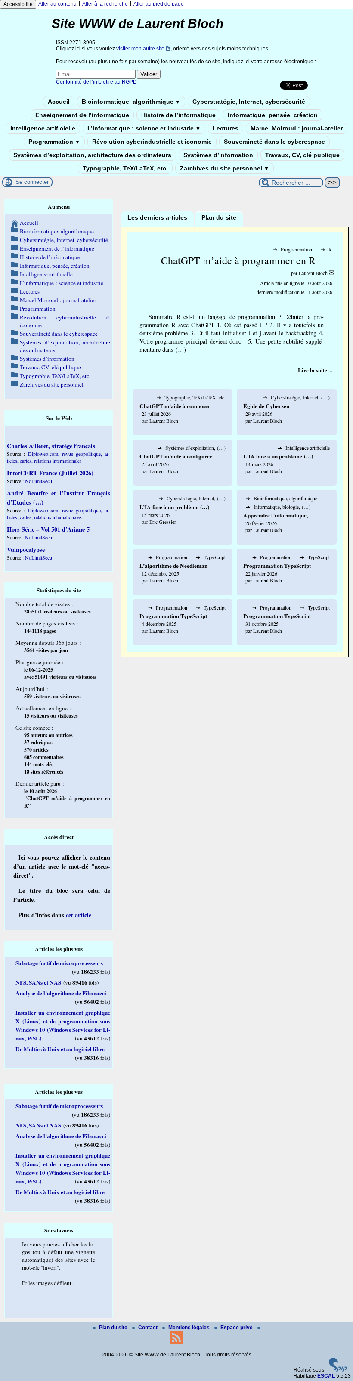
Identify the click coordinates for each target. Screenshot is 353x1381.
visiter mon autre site (140, 49)
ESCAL (326, 1376)
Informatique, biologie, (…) (278, 506)
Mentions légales (189, 1328)
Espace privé (237, 1328)
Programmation (54, 141)
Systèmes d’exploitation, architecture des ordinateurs (92, 155)
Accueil (59, 101)
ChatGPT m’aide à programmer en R (238, 260)
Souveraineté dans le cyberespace (274, 141)
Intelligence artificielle (42, 128)
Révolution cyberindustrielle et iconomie (152, 141)
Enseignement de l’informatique (82, 114)
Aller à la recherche (105, 4)
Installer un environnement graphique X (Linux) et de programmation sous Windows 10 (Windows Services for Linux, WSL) (62, 1025)
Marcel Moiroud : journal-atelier (297, 128)
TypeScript (211, 557)
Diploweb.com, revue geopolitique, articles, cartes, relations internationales (58, 457)
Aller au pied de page (158, 4)
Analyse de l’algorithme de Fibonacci (60, 993)
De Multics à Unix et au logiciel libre (60, 1049)
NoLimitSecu (38, 480)
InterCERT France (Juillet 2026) (50, 472)
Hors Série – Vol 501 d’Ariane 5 (48, 529)
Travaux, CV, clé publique (302, 155)
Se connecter (32, 182)
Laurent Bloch (313, 272)
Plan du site (114, 1328)
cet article (78, 915)
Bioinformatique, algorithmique (131, 101)
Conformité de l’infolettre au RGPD (96, 82)
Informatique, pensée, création (273, 114)
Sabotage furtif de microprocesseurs (59, 963)
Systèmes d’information (218, 155)
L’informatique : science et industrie (144, 128)
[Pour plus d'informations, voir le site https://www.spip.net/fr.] (337, 1370)
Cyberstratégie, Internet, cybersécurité (248, 101)
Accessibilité (18, 4)
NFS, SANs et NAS (38, 982)
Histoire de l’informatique (178, 114)
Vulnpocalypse (26, 549)
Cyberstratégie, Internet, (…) (296, 397)
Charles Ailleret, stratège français (51, 445)
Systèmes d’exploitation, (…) (192, 447)
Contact (148, 1328)
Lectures (225, 128)
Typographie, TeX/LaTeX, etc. (125, 168)
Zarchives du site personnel (224, 168)
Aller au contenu (57, 4)
